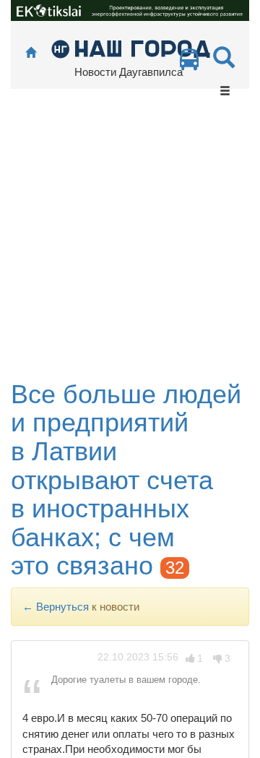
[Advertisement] (130, 243)
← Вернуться (55, 606)
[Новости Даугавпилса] (130, 48)
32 (174, 567)
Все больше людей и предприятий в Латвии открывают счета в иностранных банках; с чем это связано (126, 480)
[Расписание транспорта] (189, 63)
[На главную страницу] (30, 53)
